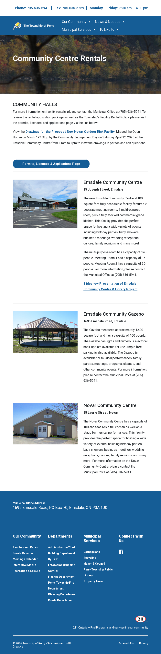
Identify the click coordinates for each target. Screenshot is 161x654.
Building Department (61, 553)
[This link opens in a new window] (141, 618)
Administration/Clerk (62, 547)
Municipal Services (76, 29)
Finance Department (61, 576)
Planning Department (62, 594)
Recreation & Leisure (26, 570)
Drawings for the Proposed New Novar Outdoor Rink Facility (70, 132)
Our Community (74, 22)
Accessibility (126, 643)
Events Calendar (23, 553)
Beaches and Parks (25, 547)
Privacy (143, 643)
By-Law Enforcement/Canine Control (61, 565)
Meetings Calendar (25, 559)
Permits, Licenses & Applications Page (51, 164)
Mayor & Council (94, 563)
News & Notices (107, 22)
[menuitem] (27, 547)
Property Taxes (93, 581)
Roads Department (60, 600)
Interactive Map (23, 565)
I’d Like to (107, 29)
